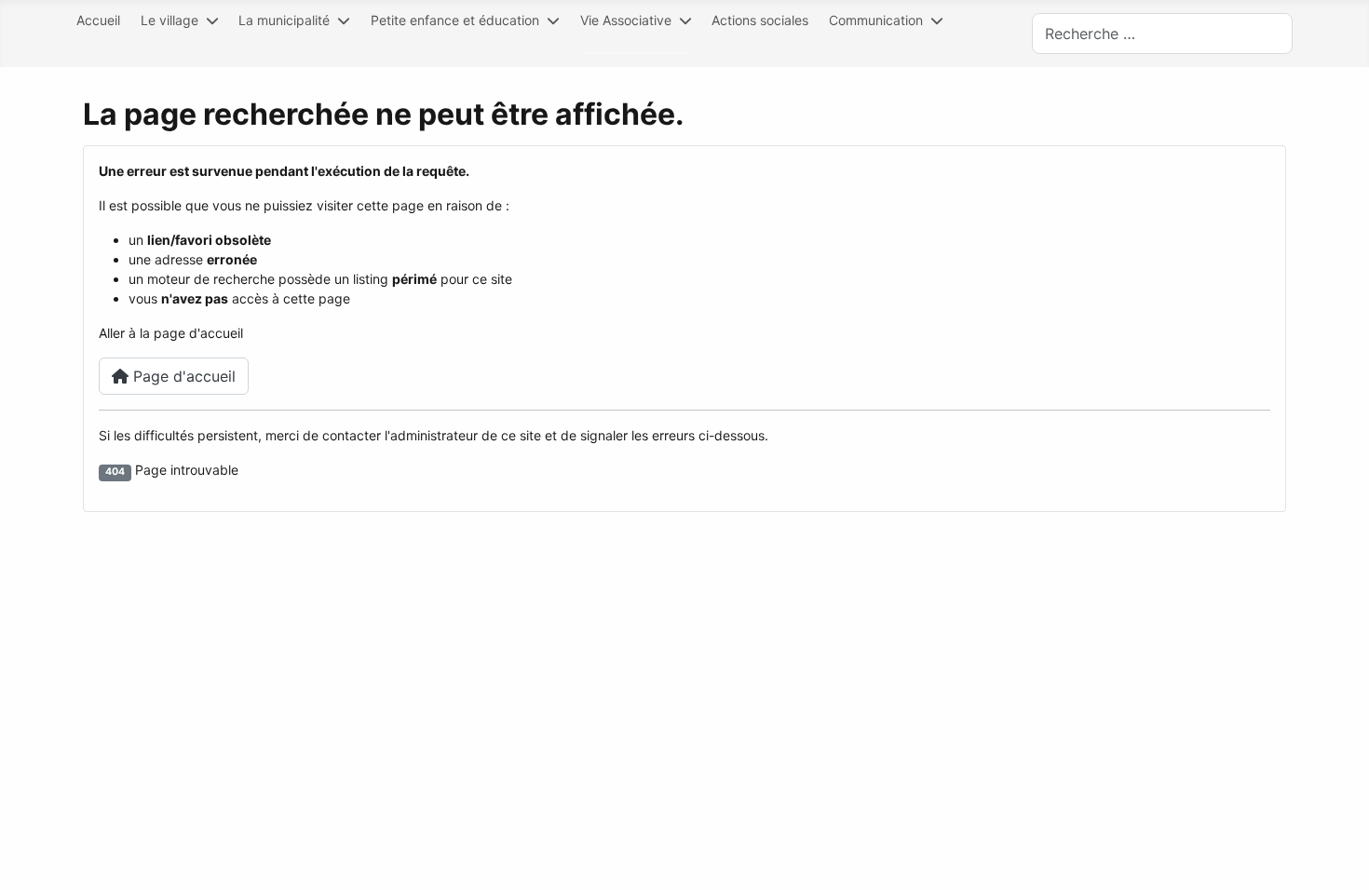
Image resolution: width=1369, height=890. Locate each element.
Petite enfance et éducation (455, 20)
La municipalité (284, 20)
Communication (876, 20)
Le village (169, 20)
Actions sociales (760, 20)
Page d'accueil (182, 376)
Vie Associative (625, 20)
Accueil (98, 20)
